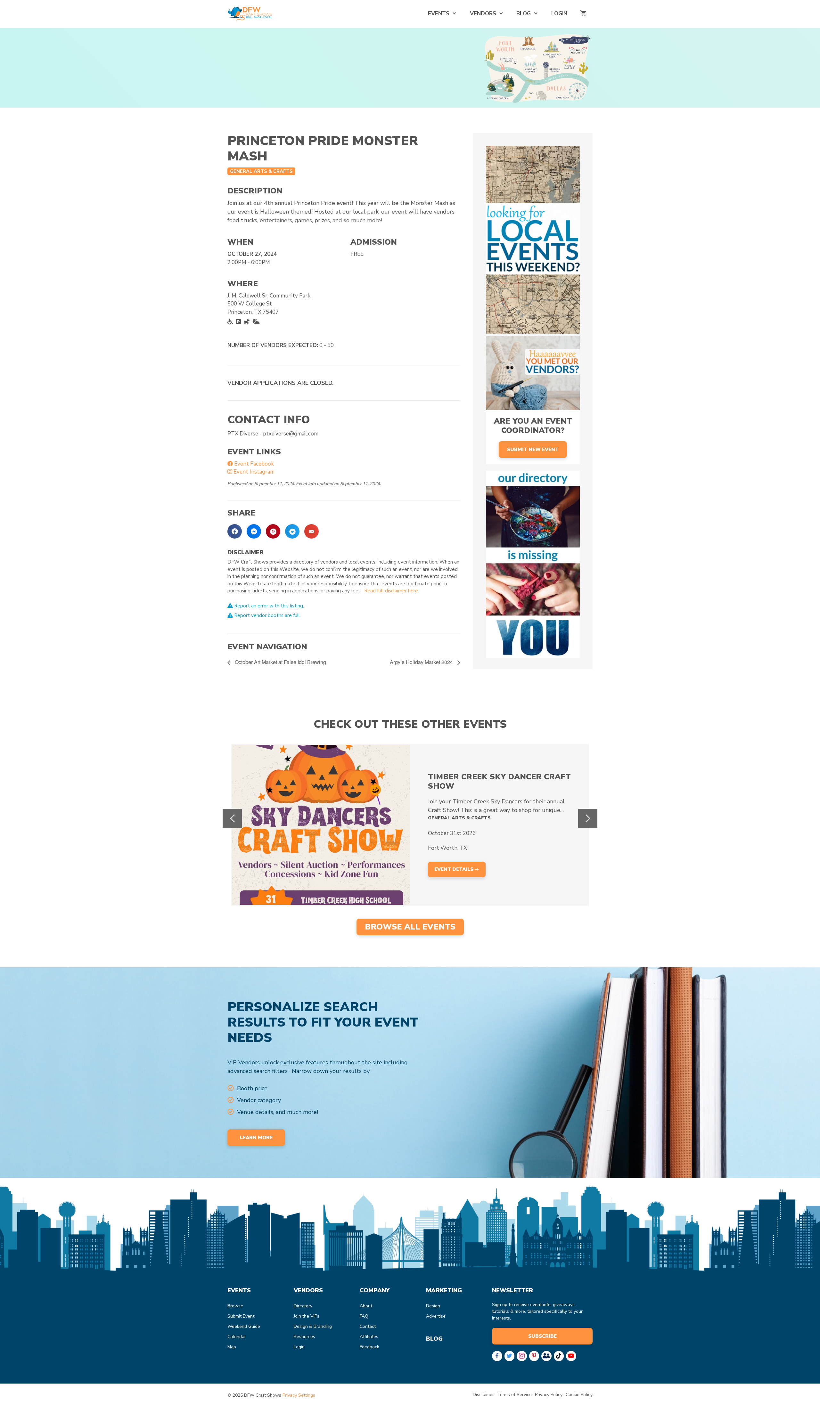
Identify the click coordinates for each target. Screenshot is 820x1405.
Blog (523, 13)
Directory (303, 1306)
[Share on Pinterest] (273, 531)
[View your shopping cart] (583, 13)
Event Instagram (253, 471)
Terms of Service (514, 1395)
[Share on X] (292, 531)
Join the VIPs (306, 1316)
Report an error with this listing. (268, 606)
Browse (235, 1306)
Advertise (436, 1316)
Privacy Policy (548, 1395)
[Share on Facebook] (234, 531)
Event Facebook (253, 463)
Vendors (483, 13)
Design (433, 1306)
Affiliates (369, 1337)
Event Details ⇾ (456, 869)
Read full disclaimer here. (391, 591)
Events (438, 13)
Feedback (369, 1347)
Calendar (236, 1337)
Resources (304, 1337)
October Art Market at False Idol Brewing (280, 662)
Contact (368, 1326)
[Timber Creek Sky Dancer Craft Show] (321, 825)
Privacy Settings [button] (299, 1395)
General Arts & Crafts (261, 171)
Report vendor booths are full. (267, 615)
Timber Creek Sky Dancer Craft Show (499, 781)
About (366, 1306)
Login (559, 13)
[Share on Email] (311, 531)
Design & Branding (313, 1326)
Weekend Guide (243, 1326)
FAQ (364, 1316)
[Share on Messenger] (254, 531)
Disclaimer (483, 1395)
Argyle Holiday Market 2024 (422, 662)
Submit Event (240, 1316)
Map (231, 1347)
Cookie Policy (579, 1395)
